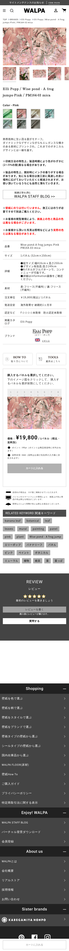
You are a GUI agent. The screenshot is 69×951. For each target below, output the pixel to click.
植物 (26, 560)
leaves (9, 528)
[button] (11, 10)
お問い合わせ (11, 899)
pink (8, 536)
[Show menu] (5, 10)
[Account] (56, 10)
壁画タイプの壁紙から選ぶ (20, 736)
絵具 (37, 560)
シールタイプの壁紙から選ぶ (21, 746)
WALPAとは (9, 861)
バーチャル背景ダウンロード (21, 832)
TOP (5, 19)
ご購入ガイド (11, 784)
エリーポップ (13, 544)
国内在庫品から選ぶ (15, 755)
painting (38, 528)
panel (54, 528)
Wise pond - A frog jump (45, 536)
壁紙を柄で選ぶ (12, 708)
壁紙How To (10, 774)
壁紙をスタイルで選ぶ (17, 717)
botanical (33, 520)
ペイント (24, 552)
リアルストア (11, 880)
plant (20, 536)
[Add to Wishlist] (34, 479)
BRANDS (14, 19)
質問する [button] (34, 621)
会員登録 (8, 841)
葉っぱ (59, 560)
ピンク (9, 552)
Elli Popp (26, 19)
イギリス (46, 341)
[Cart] (64, 10)
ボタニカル (41, 552)
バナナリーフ (34, 544)
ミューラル (11, 560)
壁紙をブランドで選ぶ (17, 727)
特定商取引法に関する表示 (20, 803)
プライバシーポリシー (17, 793)
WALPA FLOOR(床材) (15, 765)
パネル (52, 544)
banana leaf (13, 520)
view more (54, 2)
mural (23, 528)
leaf (47, 520)
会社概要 (8, 871)
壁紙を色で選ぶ (12, 698)
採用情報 (8, 890)
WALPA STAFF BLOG (15, 822)
